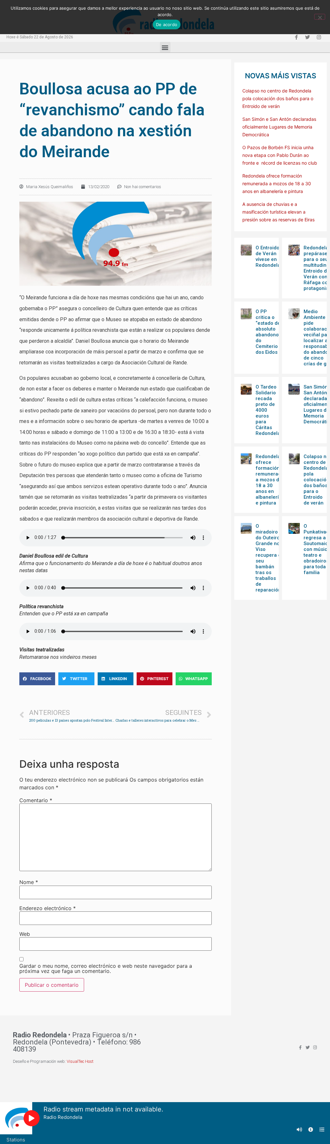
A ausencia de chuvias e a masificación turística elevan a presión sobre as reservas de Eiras (278, 211)
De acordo (166, 24)
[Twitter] (307, 37)
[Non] (319, 17)
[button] (165, 47)
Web (24, 934)
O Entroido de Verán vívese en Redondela (268, 256)
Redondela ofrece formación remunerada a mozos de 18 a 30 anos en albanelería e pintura (276, 183)
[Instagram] (319, 37)
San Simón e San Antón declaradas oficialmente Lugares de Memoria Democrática (279, 126)
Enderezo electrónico (47, 908)
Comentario (35, 800)
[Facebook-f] (296, 37)
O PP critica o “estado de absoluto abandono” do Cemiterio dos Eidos (268, 332)
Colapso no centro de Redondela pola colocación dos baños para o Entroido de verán (277, 98)
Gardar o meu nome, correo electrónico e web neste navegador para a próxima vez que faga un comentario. (105, 968)
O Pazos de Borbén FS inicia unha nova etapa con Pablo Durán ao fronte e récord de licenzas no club (279, 155)
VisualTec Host (80, 1061)
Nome (28, 882)
